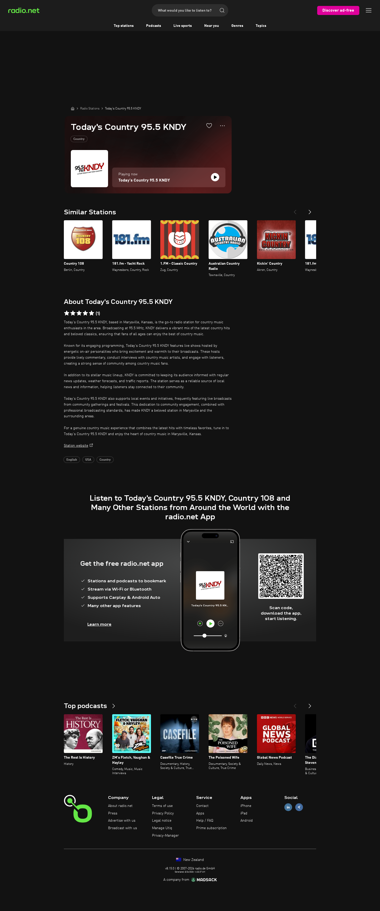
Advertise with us (121, 820)
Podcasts (153, 26)
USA (88, 459)
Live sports (182, 26)
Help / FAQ (204, 820)
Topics (261, 26)
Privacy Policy (163, 813)
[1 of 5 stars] (67, 313)
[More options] (222, 126)
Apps (200, 813)
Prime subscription (211, 828)
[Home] (73, 108)
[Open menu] (369, 10)
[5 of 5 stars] (91, 313)
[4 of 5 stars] (85, 313)
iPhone (245, 806)
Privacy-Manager (165, 835)
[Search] (222, 10)
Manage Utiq (162, 828)
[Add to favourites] (209, 125)
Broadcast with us (122, 828)
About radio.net (120, 806)
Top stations (124, 26)
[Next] (310, 210)
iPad (243, 813)
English (71, 459)
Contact (202, 806)
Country (79, 139)
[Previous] (295, 210)
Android (246, 820)
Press (112, 813)
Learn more (99, 624)
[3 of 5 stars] (79, 313)
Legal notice (161, 820)
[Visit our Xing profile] (299, 807)
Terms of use (162, 806)
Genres (237, 26)
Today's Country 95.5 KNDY (144, 180)
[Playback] (215, 177)
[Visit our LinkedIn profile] (288, 807)
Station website (76, 445)
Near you (211, 26)
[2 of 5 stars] (73, 313)
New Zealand (193, 860)
